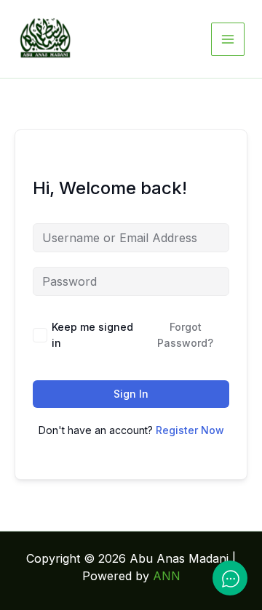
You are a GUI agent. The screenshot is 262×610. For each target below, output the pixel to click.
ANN (166, 576)
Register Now (190, 430)
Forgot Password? (185, 335)
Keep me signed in (92, 335)
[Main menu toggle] (228, 39)
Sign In (131, 394)
